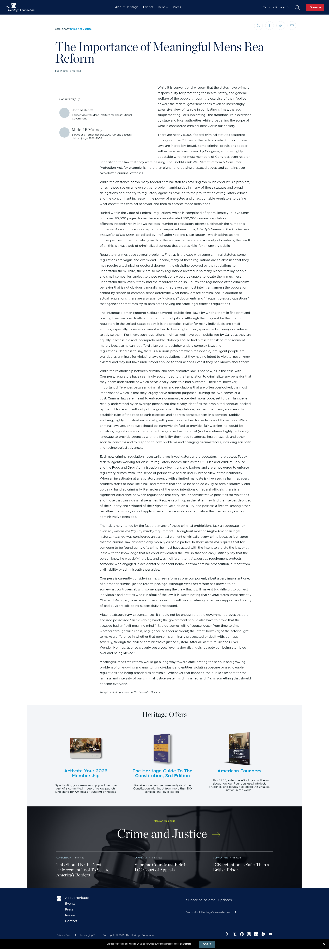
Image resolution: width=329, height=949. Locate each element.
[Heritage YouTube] (270, 934)
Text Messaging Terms (87, 935)
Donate (315, 7)
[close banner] (324, 944)
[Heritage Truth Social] (234, 934)
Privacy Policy (65, 935)
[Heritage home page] (59, 898)
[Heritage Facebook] (242, 934)
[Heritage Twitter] (227, 934)
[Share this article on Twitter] (258, 26)
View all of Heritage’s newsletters (208, 912)
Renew (163, 7)
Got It (207, 944)
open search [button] (297, 7)
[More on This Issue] (216, 832)
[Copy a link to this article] (280, 25)
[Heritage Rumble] (263, 934)
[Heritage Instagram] (249, 934)
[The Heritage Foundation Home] (20, 7)
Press (177, 7)
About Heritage (127, 7)
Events (148, 7)
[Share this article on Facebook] (269, 25)
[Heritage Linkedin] (256, 934)
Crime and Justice (81, 29)
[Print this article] (292, 25)
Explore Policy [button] (274, 7)
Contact (71, 921)
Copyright (108, 935)
